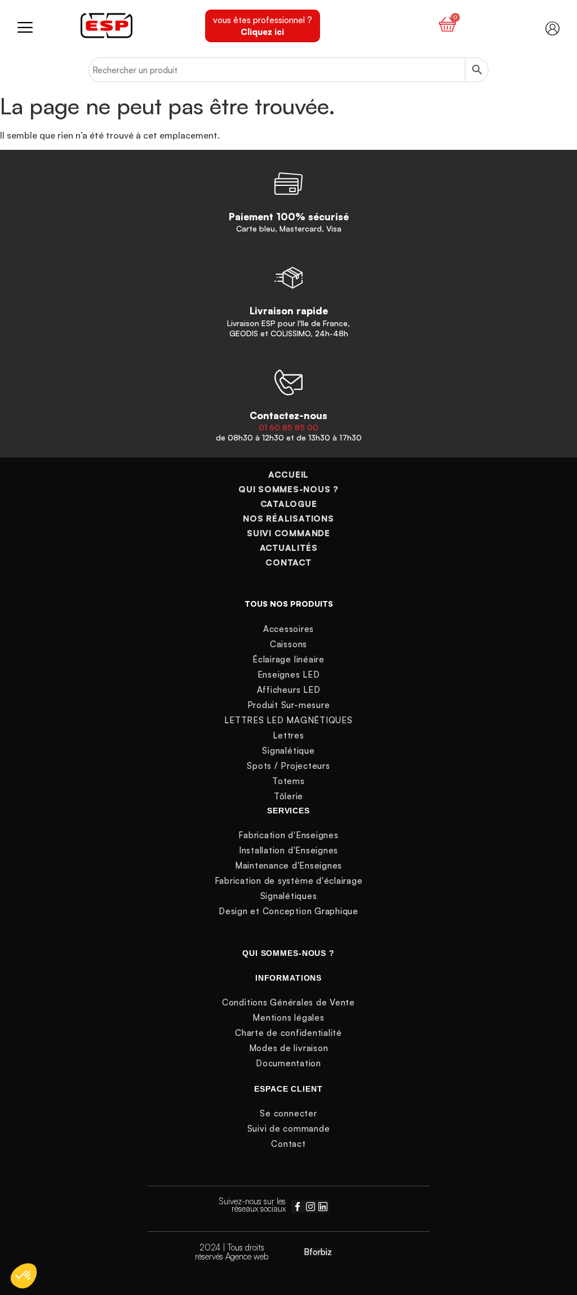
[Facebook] (297, 1206)
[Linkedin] (323, 1206)
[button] (49, 26)
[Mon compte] (552, 28)
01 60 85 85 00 (288, 427)
